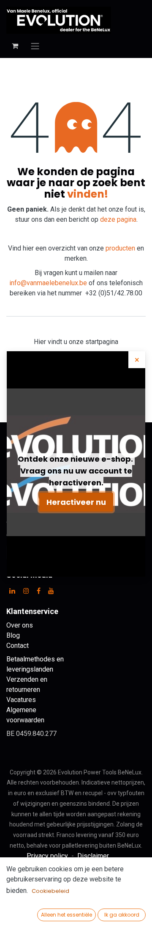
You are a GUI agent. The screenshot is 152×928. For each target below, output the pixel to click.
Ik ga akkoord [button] (121, 914)
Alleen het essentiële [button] (66, 914)
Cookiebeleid (50, 891)
